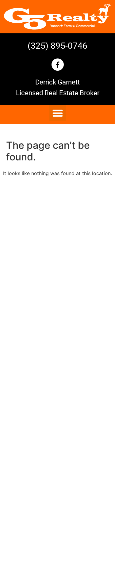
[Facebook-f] (58, 64)
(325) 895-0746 (57, 46)
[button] (57, 113)
